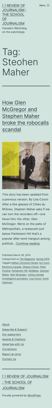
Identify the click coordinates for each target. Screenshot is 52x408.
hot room (44, 262)
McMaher (34, 270)
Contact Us (9, 359)
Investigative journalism (15, 278)
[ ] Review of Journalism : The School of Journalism (14, 14)
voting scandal (36, 274)
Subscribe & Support (14, 329)
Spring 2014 (42, 258)
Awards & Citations (13, 339)
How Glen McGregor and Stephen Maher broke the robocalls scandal (25, 116)
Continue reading (28, 243)
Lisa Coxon (35, 278)
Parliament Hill (19, 270)
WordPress (34, 395)
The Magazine (27, 258)
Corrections (9, 349)
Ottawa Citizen (31, 266)
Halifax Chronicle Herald (24, 262)
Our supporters (11, 334)
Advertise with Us (13, 344)
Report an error (11, 354)
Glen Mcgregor (18, 274)
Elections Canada (11, 266)
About (6, 324)
